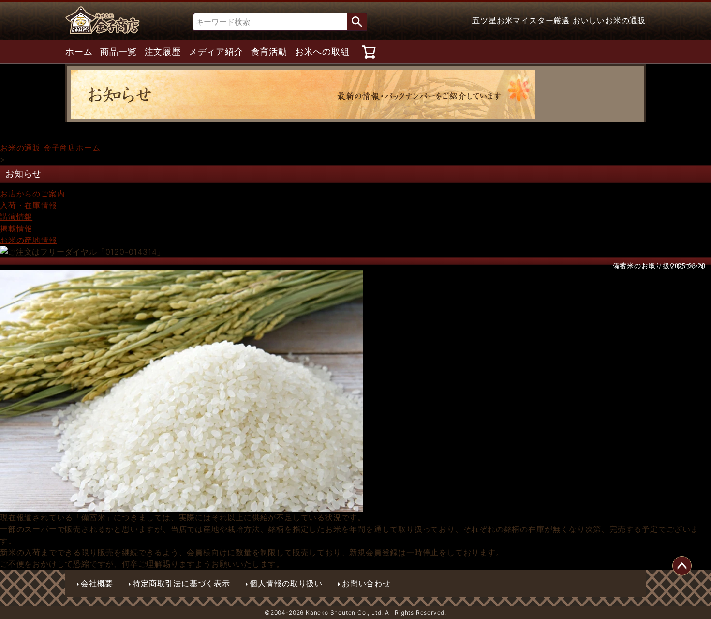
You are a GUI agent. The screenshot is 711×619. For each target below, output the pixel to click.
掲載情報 (16, 228)
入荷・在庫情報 (28, 205)
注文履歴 (163, 52)
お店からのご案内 (32, 193)
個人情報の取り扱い (286, 583)
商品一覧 (118, 52)
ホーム (78, 52)
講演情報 (16, 217)
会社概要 (97, 583)
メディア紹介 (216, 52)
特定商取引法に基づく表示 (181, 583)
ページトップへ (682, 565)
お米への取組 (322, 52)
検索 (357, 21)
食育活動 (269, 52)
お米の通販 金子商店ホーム (50, 147)
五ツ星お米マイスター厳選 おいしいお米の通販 (559, 20)
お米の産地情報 (28, 240)
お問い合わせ (366, 583)
